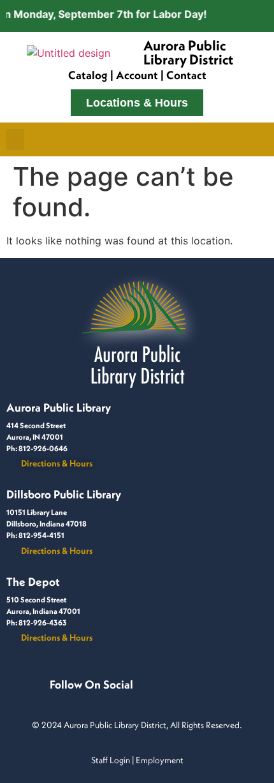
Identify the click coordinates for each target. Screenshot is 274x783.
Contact (186, 75)
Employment (160, 760)
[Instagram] (67, 698)
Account (137, 75)
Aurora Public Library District (188, 52)
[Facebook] (52, 698)
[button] (15, 139)
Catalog (88, 75)
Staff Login (110, 760)
